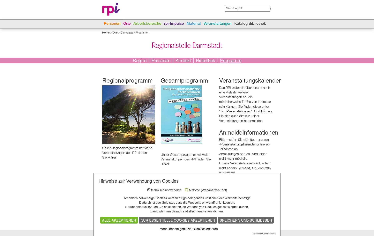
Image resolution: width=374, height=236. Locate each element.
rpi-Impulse (174, 24)
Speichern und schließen (246, 220)
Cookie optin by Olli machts (264, 233)
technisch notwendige (166, 190)
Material (194, 24)
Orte (127, 24)
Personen (112, 24)
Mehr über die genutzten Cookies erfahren (189, 228)
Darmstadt (127, 32)
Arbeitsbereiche (147, 24)
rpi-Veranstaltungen (237, 111)
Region (140, 60)
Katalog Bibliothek (250, 24)
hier (113, 157)
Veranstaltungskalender (239, 144)
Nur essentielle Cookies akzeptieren (178, 220)
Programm (230, 60)
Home (105, 32)
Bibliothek (205, 60)
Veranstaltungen (217, 24)
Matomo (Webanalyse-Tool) (208, 190)
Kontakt (183, 60)
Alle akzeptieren (119, 220)
